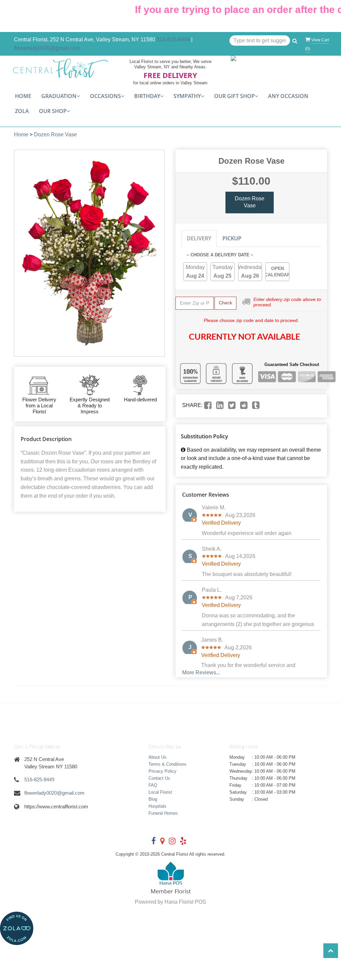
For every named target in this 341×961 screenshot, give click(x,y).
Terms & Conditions (167, 764)
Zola (22, 111)
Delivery (199, 238)
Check (225, 302)
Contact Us (159, 778)
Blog (153, 799)
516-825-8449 (173, 39)
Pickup (231, 238)
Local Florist (160, 792)
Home (23, 96)
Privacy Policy (162, 771)
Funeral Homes (163, 813)
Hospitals (158, 806)
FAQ (153, 785)
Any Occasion (288, 96)
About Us (158, 757)
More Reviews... (201, 672)
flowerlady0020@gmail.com (47, 48)
